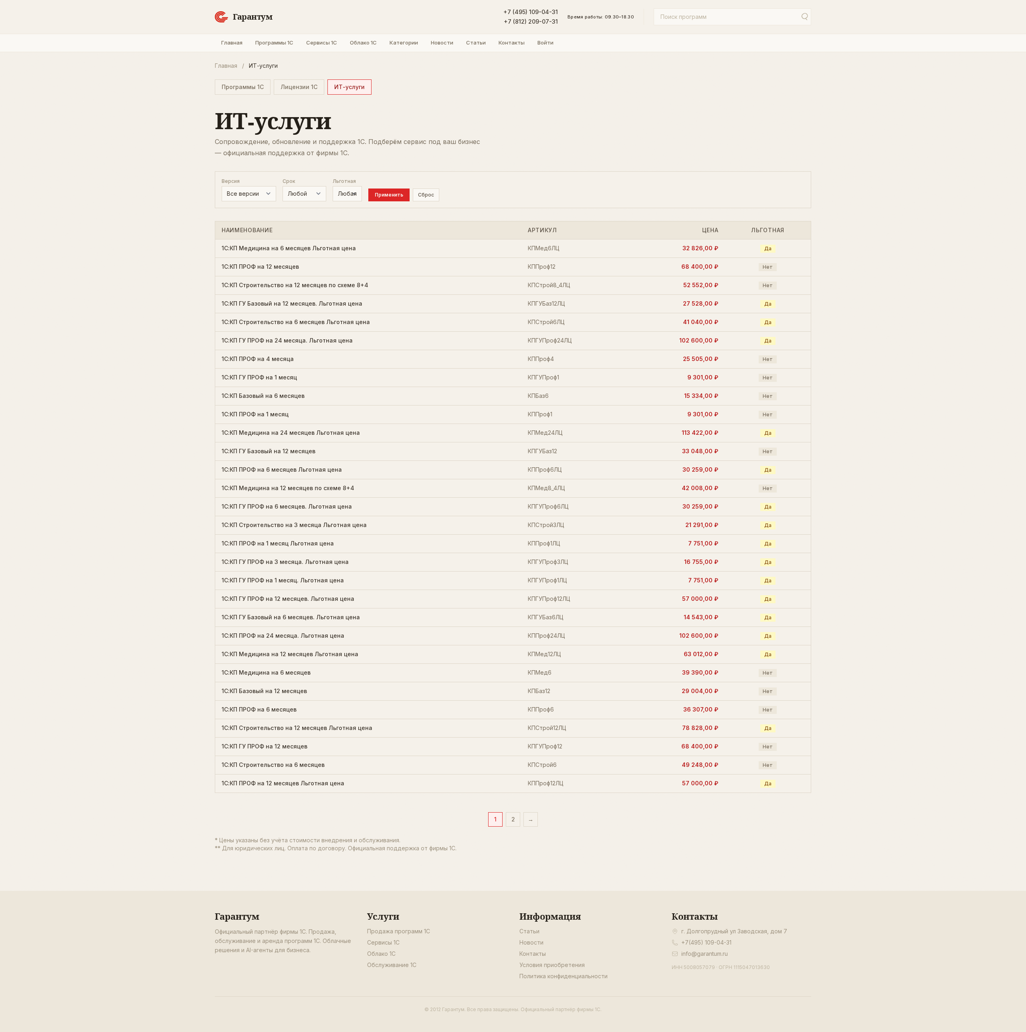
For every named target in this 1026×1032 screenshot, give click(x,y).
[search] (804, 17)
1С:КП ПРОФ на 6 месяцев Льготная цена (282, 469)
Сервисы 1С (321, 42)
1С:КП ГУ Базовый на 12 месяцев (268, 451)
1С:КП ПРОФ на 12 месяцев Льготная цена (283, 783)
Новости (442, 42)
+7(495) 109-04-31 (706, 942)
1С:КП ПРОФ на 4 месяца (258, 358)
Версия (231, 181)
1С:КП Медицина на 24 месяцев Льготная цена (291, 432)
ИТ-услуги (349, 86)
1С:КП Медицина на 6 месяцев (266, 672)
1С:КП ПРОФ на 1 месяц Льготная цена (278, 543)
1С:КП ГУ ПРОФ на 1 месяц (259, 377)
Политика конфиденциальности (563, 976)
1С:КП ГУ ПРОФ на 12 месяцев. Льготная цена (288, 598)
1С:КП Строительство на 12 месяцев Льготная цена (297, 727)
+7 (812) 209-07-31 (531, 21)
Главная (231, 42)
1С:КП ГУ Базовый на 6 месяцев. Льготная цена (291, 617)
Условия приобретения (552, 964)
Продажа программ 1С (398, 931)
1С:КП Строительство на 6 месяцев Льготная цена (296, 321)
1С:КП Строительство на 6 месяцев (273, 764)
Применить (389, 195)
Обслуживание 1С (391, 964)
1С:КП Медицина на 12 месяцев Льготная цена (290, 654)
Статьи (476, 42)
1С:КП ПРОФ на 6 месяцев (259, 709)
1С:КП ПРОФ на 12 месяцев (260, 266)
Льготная (344, 181)
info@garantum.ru (704, 953)
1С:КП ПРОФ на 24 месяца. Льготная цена (283, 635)
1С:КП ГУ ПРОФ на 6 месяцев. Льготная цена (287, 506)
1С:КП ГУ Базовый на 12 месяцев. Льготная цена (292, 303)
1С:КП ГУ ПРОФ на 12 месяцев (264, 746)
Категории (404, 42)
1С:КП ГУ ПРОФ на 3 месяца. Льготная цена (285, 561)
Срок (289, 181)
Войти (545, 42)
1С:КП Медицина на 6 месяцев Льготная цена (289, 248)
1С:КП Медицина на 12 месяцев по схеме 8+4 (288, 488)
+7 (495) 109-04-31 (530, 11)
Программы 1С (274, 42)
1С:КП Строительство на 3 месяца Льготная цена (294, 524)
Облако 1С (363, 42)
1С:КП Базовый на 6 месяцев (263, 395)
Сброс (426, 195)
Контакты (512, 42)
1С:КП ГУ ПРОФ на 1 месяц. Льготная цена (283, 580)
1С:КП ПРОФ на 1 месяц (255, 414)
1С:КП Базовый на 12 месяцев (264, 690)
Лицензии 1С (299, 86)
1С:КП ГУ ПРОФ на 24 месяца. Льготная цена (287, 340)
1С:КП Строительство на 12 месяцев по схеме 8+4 (295, 285)
